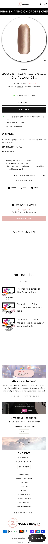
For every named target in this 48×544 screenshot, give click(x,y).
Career (24, 490)
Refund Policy (24, 482)
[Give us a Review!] (24, 371)
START (24, 431)
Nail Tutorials (24, 502)
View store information (14, 126)
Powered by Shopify (24, 542)
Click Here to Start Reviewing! (24, 396)
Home (23, 70)
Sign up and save (23, 513)
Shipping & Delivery (24, 479)
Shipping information (24, 176)
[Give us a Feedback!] (24, 408)
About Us (24, 486)
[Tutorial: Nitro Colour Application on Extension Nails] (8, 309)
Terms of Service (24, 498)
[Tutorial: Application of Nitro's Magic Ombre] (8, 293)
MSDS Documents (24, 506)
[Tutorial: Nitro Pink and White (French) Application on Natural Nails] (8, 324)
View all (24, 281)
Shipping (20, 86)
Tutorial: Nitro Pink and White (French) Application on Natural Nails (30, 323)
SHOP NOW (24, 467)
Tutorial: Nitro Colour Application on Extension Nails (29, 307)
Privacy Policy (24, 494)
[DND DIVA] (24, 443)
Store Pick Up (24, 475)
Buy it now (24, 109)
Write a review (24, 218)
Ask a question (24, 180)
